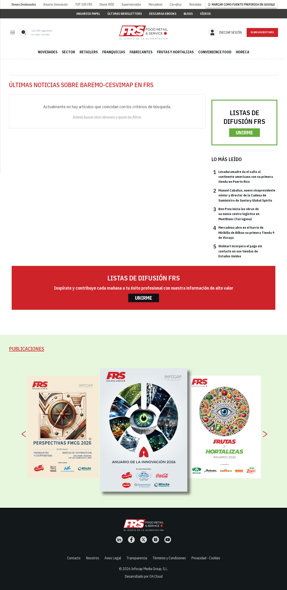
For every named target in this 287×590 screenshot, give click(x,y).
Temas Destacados (23, 4)
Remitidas (195, 4)
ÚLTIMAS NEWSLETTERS (124, 14)
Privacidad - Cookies (205, 558)
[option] (143, 430)
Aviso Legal (112, 558)
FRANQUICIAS (113, 52)
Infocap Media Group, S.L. (149, 568)
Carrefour (176, 4)
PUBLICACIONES (26, 348)
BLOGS (188, 14)
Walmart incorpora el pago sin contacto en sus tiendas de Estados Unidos (237, 251)
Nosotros (92, 558)
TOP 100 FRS (83, 4)
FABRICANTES (141, 52)
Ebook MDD (107, 4)
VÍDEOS (205, 14)
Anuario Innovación (55, 4)
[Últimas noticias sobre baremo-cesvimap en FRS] (143, 32)
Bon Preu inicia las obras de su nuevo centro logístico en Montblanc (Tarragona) (236, 214)
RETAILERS (89, 52)
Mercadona (155, 4)
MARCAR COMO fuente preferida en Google (243, 4)
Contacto (73, 558)
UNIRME (244, 132)
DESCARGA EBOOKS (162, 14)
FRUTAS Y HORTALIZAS (175, 52)
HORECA (242, 52)
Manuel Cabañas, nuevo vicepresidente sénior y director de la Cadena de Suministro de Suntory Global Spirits (244, 195)
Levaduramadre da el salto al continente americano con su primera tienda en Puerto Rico (243, 176)
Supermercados (131, 4)
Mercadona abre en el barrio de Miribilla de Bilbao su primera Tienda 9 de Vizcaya (243, 232)
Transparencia (136, 558)
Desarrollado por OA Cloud (144, 576)
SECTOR (68, 52)
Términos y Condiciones (169, 558)
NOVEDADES (47, 52)
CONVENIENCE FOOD (214, 52)
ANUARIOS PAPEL (88, 14)
